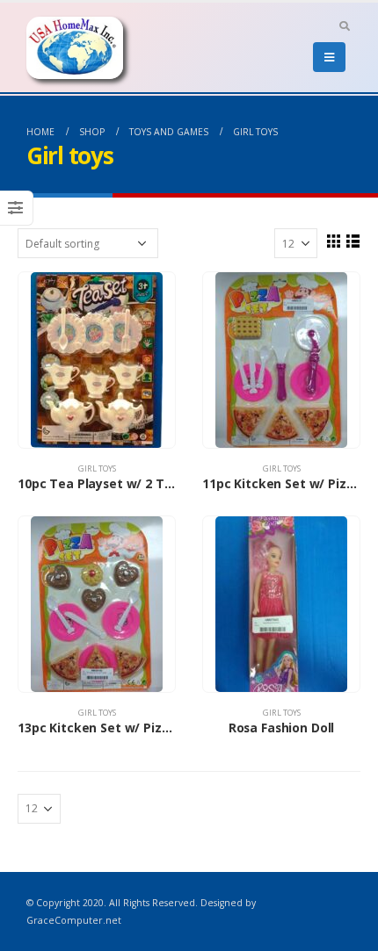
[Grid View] (333, 241)
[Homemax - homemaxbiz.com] (74, 48)
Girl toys (97, 468)
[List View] (352, 241)
